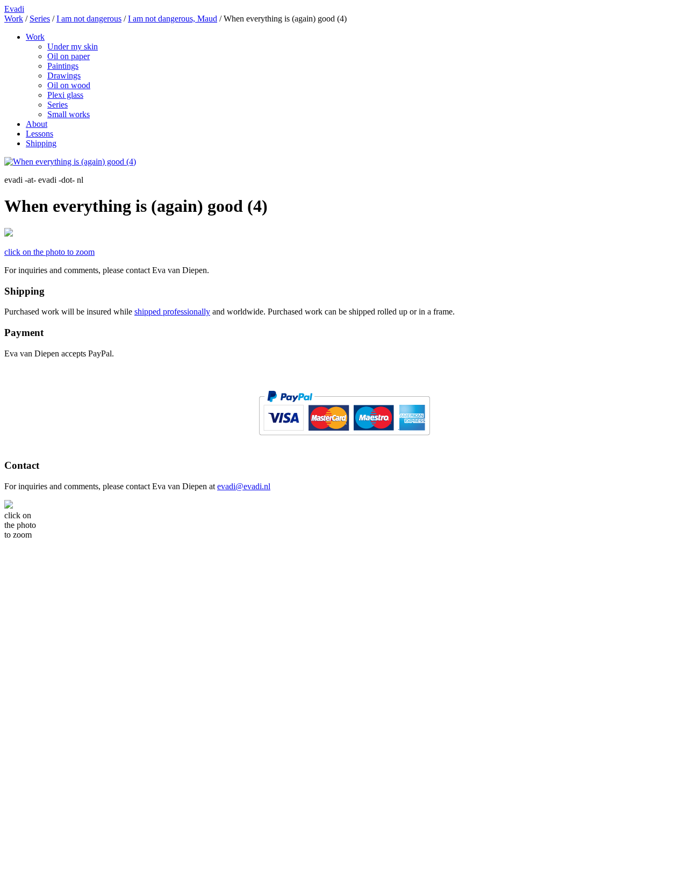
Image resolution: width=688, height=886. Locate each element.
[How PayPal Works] (344, 439)
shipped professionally (172, 311)
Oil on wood (68, 85)
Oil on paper (68, 56)
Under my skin (72, 46)
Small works (68, 114)
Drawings (64, 75)
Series (57, 104)
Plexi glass (65, 94)
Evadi (14, 8)
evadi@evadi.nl (243, 486)
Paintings (62, 65)
